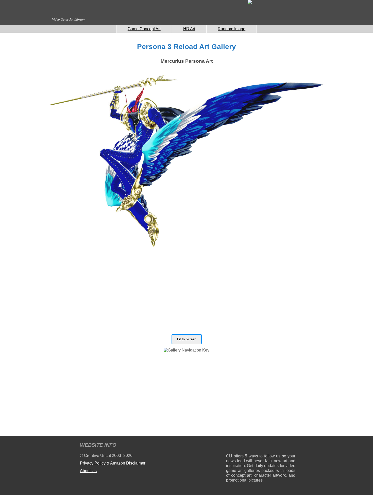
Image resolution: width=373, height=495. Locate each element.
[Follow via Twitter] (276, 446)
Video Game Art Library (68, 19)
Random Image (231, 29)
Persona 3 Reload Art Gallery (186, 47)
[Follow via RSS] (229, 446)
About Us (88, 471)
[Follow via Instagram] (245, 446)
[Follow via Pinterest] (291, 446)
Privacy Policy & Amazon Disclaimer (112, 463)
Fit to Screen (186, 339)
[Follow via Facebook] (260, 446)
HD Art (189, 29)
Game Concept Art (144, 29)
